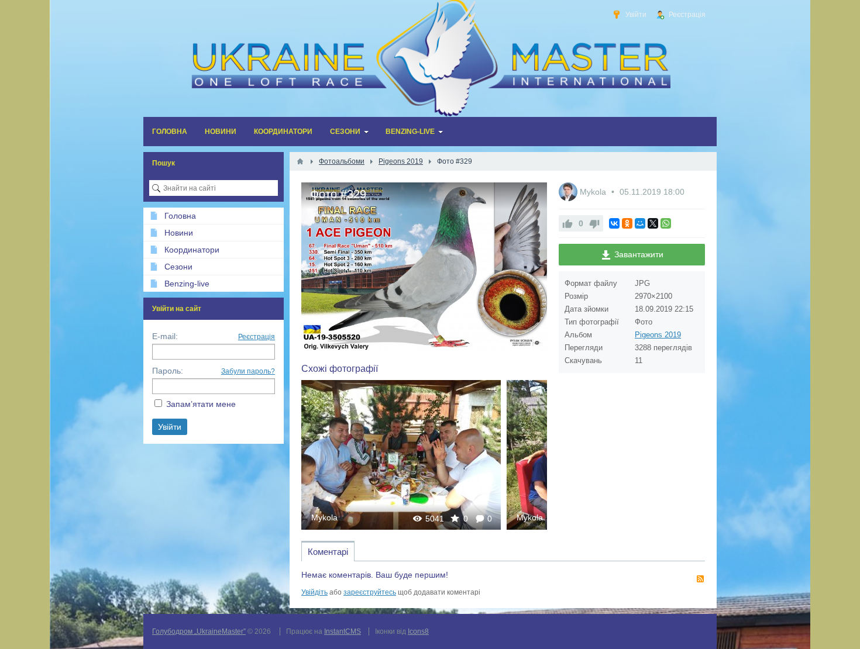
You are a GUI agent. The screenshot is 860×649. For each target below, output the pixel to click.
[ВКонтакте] (614, 223)
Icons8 (418, 631)
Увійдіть (314, 592)
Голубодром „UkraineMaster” (199, 631)
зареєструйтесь (369, 592)
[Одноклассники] (627, 223)
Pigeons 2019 (658, 334)
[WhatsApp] (666, 223)
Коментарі (328, 552)
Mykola (324, 517)
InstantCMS (342, 631)
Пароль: (167, 370)
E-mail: (165, 336)
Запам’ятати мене (201, 404)
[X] (653, 223)
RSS (700, 579)
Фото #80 (401, 455)
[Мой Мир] (640, 223)
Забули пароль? (248, 371)
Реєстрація (256, 337)
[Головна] (300, 161)
